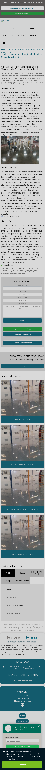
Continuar (22, 765)
